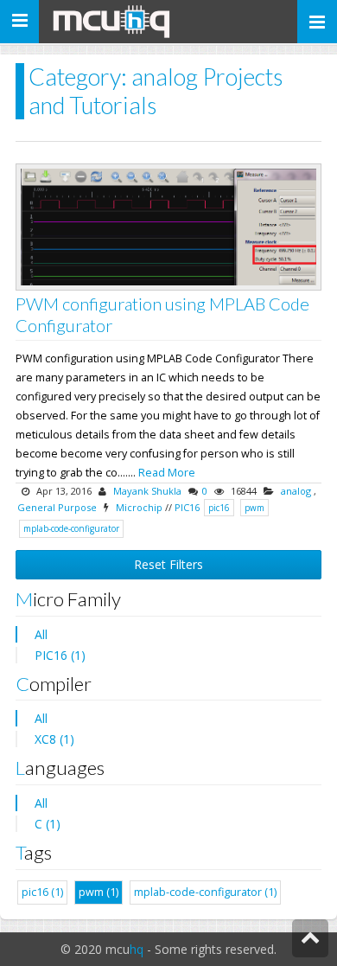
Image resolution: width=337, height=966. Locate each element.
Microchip (139, 507)
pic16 (219, 508)
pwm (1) (98, 892)
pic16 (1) (42, 892)
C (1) (47, 824)
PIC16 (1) (60, 655)
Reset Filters (168, 564)
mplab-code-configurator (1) (205, 892)
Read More (166, 472)
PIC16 (187, 507)
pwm (254, 508)
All (41, 634)
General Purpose (57, 507)
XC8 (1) (54, 739)
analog (296, 490)
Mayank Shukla (147, 490)
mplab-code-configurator (71, 528)
